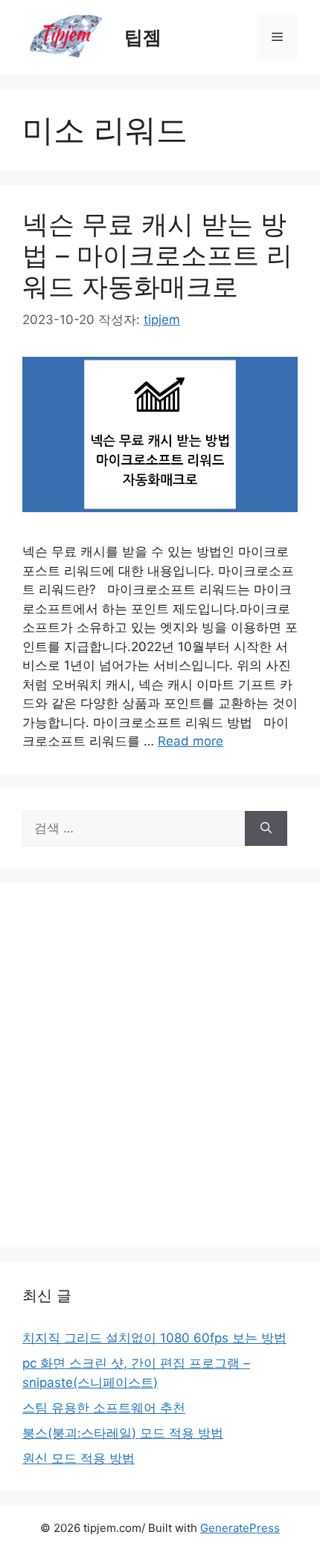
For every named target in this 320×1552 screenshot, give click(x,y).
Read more (190, 741)
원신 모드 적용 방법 (78, 1458)
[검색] (266, 829)
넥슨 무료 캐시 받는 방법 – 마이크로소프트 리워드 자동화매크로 (157, 255)
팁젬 (142, 37)
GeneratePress (240, 1528)
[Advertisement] (160, 1065)
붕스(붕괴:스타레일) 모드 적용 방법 (122, 1433)
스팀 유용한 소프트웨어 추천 (103, 1407)
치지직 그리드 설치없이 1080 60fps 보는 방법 (154, 1337)
